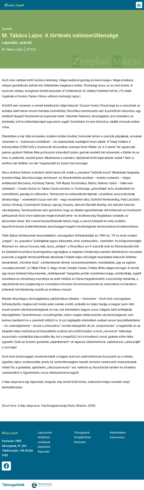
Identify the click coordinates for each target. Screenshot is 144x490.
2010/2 (31, 49)
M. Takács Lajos (12, 49)
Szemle (7, 29)
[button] (139, 5)
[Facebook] (6, 465)
